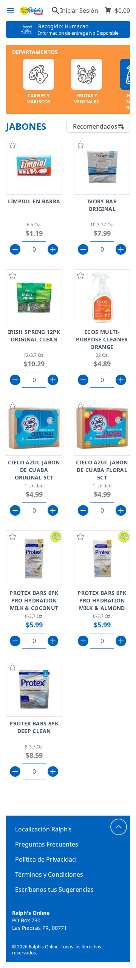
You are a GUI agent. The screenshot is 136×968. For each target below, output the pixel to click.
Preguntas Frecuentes (46, 844)
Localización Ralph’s (43, 829)
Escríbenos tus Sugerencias (54, 889)
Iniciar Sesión (79, 10)
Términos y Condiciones (49, 874)
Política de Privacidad (45, 859)
